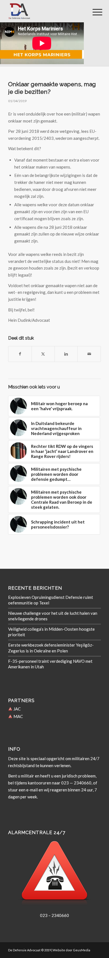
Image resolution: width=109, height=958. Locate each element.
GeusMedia (81, 950)
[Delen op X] (43, 354)
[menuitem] (93, 12)
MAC (18, 716)
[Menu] (93, 12)
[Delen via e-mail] (89, 354)
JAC (17, 708)
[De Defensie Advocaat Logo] (45, 11)
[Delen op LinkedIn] (66, 354)
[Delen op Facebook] (19, 354)
